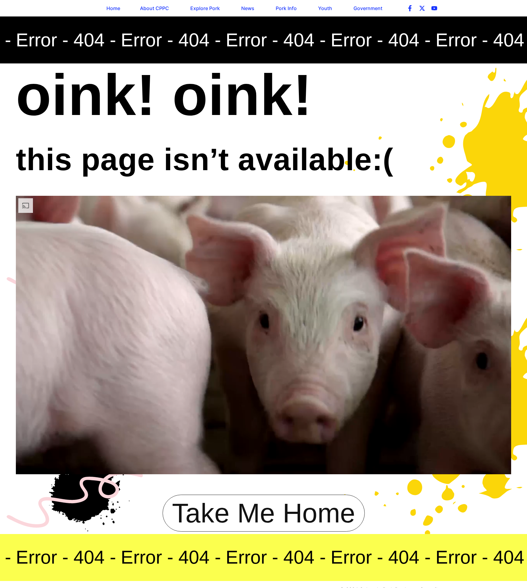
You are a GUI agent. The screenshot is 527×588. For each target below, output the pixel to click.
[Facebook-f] (410, 8)
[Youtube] (434, 8)
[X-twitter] (422, 8)
